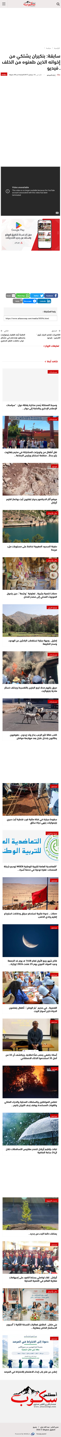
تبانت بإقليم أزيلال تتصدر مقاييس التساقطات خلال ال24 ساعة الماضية (31, 1150)
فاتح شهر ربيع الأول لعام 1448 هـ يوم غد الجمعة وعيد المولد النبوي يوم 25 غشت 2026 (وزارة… (32, 962)
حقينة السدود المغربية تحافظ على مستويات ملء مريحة (32, 548)
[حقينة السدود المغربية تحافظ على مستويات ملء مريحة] (30, 526)
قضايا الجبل (52, 607)
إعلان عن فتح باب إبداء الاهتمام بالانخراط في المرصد (30, 1371)
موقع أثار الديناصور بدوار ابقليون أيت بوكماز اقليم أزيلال (31, 501)
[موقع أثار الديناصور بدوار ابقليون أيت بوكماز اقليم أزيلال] (30, 479)
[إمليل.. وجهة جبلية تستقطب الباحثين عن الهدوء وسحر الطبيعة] (30, 620)
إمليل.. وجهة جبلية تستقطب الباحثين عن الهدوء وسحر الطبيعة (33, 642)
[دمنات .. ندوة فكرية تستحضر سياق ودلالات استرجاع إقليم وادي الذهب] (30, 893)
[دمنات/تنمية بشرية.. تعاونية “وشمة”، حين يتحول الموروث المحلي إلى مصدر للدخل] (30, 573)
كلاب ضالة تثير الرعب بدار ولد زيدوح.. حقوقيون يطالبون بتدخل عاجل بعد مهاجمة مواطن (33, 736)
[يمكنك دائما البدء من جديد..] (30, 1213)
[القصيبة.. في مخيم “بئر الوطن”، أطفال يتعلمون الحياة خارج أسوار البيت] (30, 987)
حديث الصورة (52, 1200)
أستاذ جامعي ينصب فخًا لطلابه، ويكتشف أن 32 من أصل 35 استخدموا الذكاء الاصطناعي (31, 1056)
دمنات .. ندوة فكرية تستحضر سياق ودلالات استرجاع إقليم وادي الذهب (30, 915)
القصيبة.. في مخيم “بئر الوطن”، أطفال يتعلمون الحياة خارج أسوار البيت (33, 1009)
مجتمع (54, 786)
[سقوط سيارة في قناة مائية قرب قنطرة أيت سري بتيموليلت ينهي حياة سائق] (30, 799)
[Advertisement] (30, 26)
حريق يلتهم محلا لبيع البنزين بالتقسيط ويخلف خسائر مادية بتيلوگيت (30, 689)
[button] (51, 295)
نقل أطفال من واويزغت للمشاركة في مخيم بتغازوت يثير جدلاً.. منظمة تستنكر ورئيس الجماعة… (31, 453)
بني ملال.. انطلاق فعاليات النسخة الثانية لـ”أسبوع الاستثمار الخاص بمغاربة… (32, 1326)
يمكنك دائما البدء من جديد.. (43, 1233)
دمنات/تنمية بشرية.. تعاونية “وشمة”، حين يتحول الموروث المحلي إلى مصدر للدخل (32, 595)
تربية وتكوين (52, 833)
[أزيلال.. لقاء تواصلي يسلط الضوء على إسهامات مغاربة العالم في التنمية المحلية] (30, 1257)
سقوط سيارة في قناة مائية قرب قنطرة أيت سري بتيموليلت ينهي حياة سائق (32, 821)
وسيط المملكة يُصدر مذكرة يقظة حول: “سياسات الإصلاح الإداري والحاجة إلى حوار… (31, 406)
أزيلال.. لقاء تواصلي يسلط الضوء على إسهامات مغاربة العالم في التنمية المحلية (33, 1279)
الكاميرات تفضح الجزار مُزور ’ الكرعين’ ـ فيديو (48, 335)
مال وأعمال (52, 513)
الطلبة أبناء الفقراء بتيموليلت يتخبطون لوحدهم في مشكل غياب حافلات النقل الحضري (13, 337)
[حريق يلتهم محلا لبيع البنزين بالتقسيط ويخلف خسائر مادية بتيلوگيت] (30, 667)
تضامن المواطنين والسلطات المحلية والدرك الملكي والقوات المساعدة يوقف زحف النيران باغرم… (30, 1103)
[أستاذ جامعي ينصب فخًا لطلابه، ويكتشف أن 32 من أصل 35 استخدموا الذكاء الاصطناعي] (30, 1035)
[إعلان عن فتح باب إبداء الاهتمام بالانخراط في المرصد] (30, 1351)
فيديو (54, 466)
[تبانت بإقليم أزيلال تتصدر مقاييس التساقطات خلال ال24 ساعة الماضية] (30, 1129)
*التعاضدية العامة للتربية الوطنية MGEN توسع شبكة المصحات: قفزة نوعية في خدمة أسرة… (30, 868)
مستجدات (53, 372)
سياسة (4, 74)
